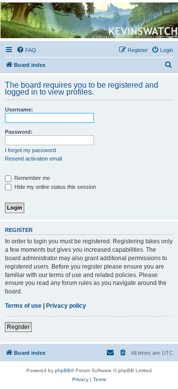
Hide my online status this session (54, 187)
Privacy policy (66, 305)
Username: (19, 109)
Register (18, 327)
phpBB (63, 370)
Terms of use (23, 305)
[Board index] (88, 20)
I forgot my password (30, 150)
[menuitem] (26, 50)
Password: (19, 132)
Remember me (31, 178)
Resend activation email (33, 159)
